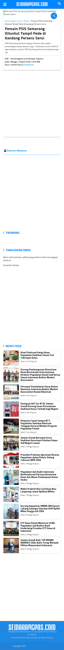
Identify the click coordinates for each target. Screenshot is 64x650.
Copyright (37, 631)
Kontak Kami (26, 631)
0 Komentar (28, 64)
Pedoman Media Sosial (42, 637)
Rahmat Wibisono (17, 150)
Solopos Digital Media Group (39, 646)
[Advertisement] (32, 104)
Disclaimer (32, 634)
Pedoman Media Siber (21, 637)
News (26, 20)
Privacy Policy (49, 631)
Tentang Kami (14, 631)
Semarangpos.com (13, 20)
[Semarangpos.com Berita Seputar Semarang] (32, 4)
